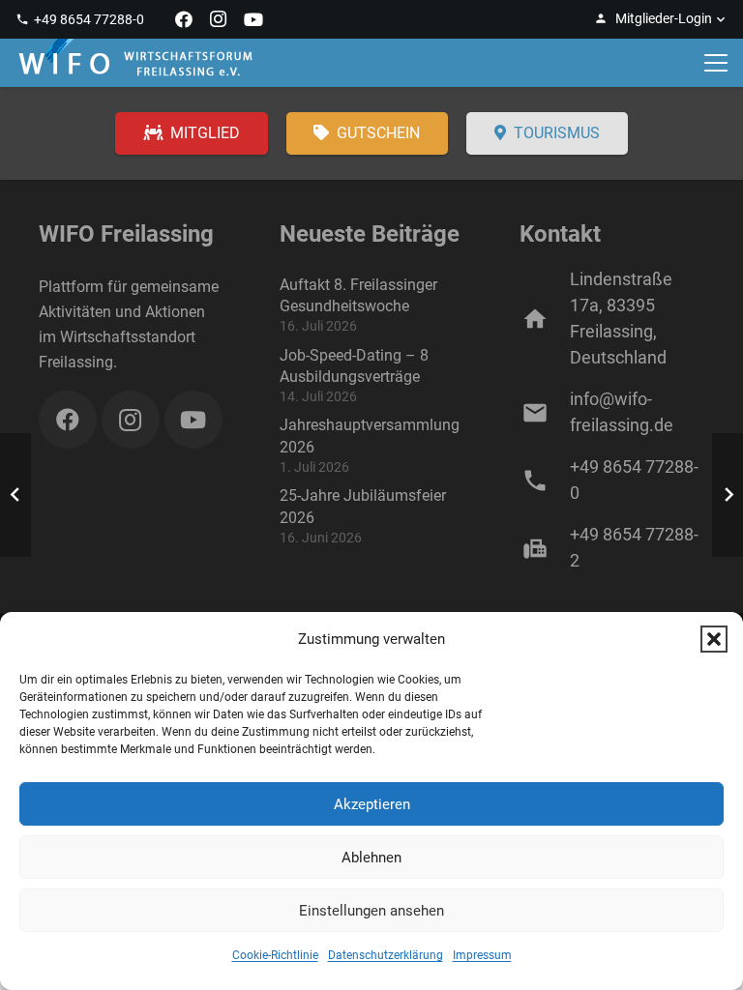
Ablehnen (371, 857)
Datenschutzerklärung (385, 955)
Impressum (482, 955)
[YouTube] (253, 19)
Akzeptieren (372, 804)
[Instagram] (218, 19)
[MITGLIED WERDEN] (191, 134)
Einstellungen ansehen (371, 910)
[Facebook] (183, 19)
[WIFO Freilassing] (135, 63)
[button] (714, 639)
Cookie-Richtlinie (275, 955)
